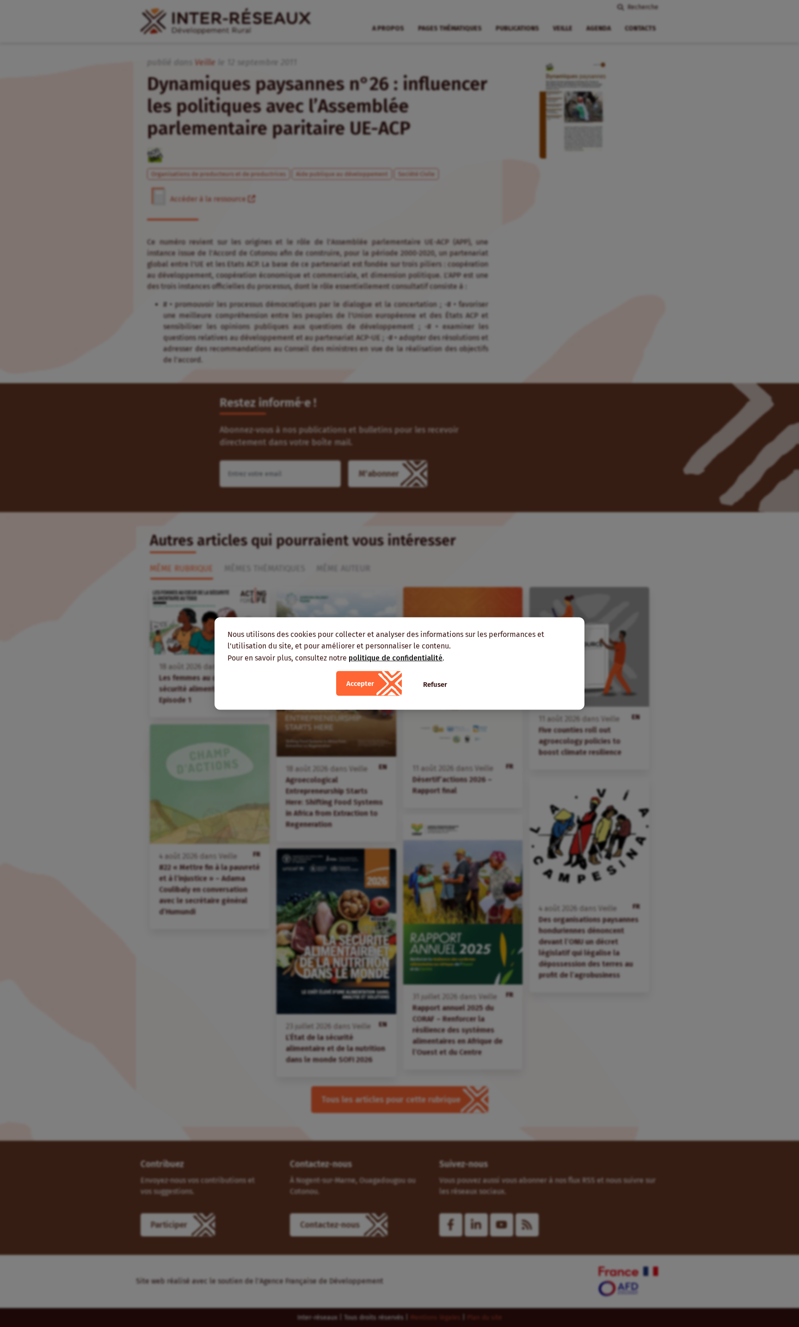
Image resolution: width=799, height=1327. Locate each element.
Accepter (360, 683)
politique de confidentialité (396, 657)
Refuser (435, 684)
